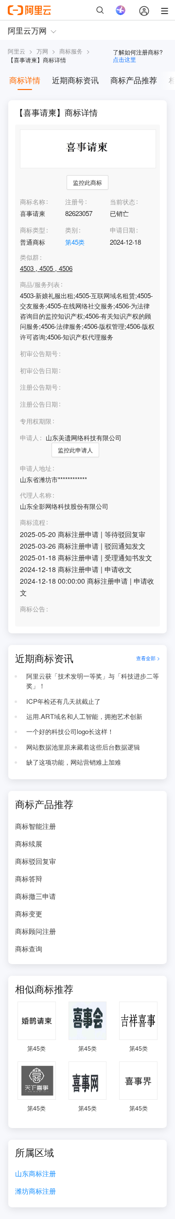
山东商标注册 (35, 1174)
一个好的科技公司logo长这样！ (70, 731)
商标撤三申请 (35, 896)
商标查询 (28, 948)
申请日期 (122, 229)
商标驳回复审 (35, 861)
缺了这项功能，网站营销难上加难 (73, 762)
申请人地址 (36, 468)
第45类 (75, 242)
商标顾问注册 (35, 931)
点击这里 (124, 59)
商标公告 (32, 609)
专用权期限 (36, 421)
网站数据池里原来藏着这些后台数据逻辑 (83, 747)
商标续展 (28, 843)
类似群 (29, 257)
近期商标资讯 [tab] (75, 80)
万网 (42, 51)
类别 (71, 229)
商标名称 (32, 201)
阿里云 (16, 51)
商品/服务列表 (40, 284)
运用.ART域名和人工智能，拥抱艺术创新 (84, 716)
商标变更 (28, 913)
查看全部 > (148, 658)
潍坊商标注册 (35, 1191)
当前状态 (122, 201)
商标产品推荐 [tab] (133, 80)
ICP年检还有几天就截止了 (63, 701)
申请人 (29, 437)
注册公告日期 (39, 404)
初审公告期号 (39, 353)
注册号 (74, 201)
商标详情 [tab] (24, 80)
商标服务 (71, 51)
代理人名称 (36, 495)
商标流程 (32, 522)
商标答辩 (28, 878)
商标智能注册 (35, 826)
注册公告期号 (39, 387)
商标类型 (32, 229)
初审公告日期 (39, 370)
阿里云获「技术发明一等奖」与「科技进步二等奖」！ (92, 681)
